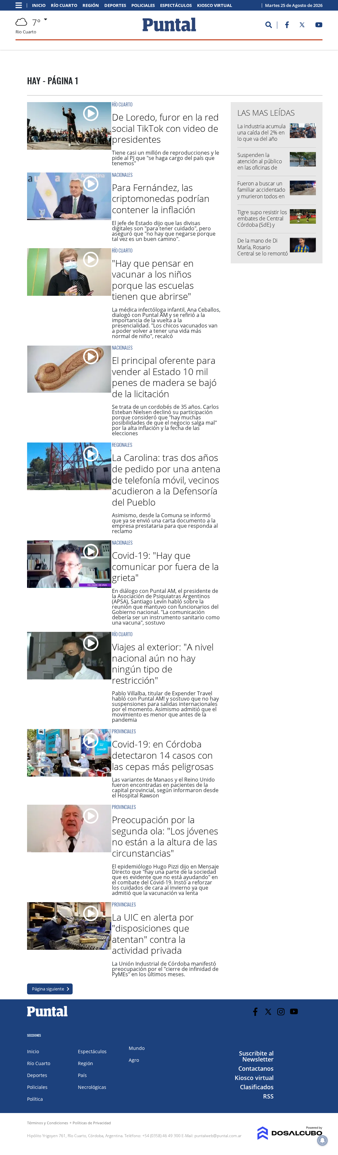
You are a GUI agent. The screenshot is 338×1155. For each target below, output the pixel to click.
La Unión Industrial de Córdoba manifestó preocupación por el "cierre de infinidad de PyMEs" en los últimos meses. (165, 969)
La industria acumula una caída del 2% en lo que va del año (261, 132)
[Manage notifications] (322, 1140)
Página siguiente (48, 989)
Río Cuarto (64, 5)
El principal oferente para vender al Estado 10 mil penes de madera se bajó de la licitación (164, 377)
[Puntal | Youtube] (319, 26)
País (82, 1075)
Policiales (143, 5)
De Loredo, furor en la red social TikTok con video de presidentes (165, 128)
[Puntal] (47, 1016)
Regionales (122, 444)
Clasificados (257, 1087)
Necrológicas (92, 1087)
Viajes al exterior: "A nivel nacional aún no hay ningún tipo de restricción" (163, 663)
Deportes (115, 5)
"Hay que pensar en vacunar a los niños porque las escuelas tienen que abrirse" (153, 280)
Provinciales (124, 731)
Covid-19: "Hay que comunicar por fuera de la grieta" (165, 566)
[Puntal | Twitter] (302, 26)
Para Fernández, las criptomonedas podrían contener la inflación (161, 198)
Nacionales (122, 174)
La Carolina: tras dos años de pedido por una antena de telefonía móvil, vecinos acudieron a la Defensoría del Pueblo (166, 479)
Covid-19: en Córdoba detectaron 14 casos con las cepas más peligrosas (163, 755)
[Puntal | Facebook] (286, 26)
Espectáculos (176, 5)
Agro (134, 1060)
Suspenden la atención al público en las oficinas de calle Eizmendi (259, 164)
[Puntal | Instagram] (281, 1012)
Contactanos (256, 1068)
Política (35, 1099)
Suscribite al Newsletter (256, 1056)
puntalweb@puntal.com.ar (218, 1135)
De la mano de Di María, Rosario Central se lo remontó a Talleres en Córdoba (262, 253)
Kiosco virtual (214, 5)
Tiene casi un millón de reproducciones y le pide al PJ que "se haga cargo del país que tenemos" (165, 158)
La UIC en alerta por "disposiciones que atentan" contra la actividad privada (153, 934)
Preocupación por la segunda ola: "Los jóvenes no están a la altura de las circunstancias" (165, 836)
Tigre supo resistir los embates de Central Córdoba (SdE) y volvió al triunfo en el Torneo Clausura (262, 225)
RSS (268, 1096)
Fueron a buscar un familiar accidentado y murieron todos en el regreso (261, 193)
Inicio (39, 5)
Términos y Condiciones (47, 1122)
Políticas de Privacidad (92, 1122)
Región (91, 5)
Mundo (137, 1048)
